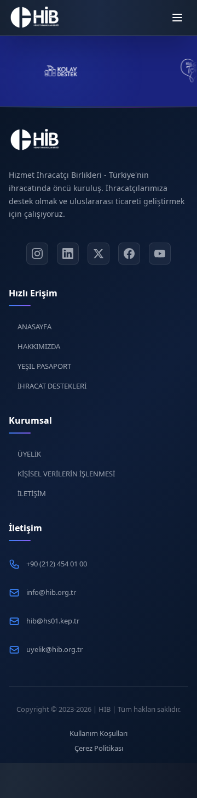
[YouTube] (160, 254)
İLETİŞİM (32, 493)
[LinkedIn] (68, 254)
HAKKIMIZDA (39, 346)
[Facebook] (129, 254)
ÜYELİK (29, 454)
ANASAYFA (34, 326)
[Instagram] (37, 254)
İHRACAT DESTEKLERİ (52, 386)
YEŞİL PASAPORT (44, 366)
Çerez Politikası (98, 748)
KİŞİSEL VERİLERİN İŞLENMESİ (66, 474)
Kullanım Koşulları (98, 733)
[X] (98, 254)
